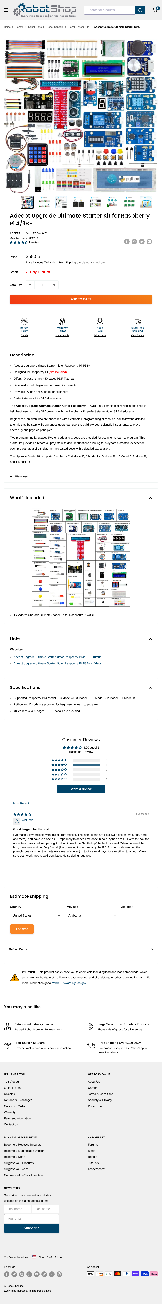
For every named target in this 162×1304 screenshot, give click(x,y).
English (53, 1257)
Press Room (96, 1106)
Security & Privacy (100, 1100)
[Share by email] (149, 241)
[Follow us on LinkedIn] (52, 1274)
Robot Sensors (55, 26)
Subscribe (31, 1228)
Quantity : (17, 284)
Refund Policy (18, 949)
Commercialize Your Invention (23, 1175)
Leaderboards (97, 1169)
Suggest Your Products (19, 1163)
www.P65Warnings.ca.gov (69, 983)
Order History (13, 1087)
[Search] (140, 10)
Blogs (91, 1150)
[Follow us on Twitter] (14, 1274)
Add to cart (81, 299)
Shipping (9, 1093)
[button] (19, 242)
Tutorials (93, 1163)
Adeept (15, 233)
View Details (62, 335)
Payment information (17, 1118)
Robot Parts (35, 26)
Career (92, 1087)
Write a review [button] (81, 788)
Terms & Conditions (100, 1093)
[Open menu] (6, 10)
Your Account (12, 1081)
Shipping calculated (77, 262)
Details (24, 335)
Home (7, 26)
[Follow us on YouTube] (37, 1274)
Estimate (22, 929)
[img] (22, 814)
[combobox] (109, 10)
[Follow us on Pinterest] (29, 1274)
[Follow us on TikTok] (44, 1274)
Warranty (10, 1112)
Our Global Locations (16, 1257)
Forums (93, 1144)
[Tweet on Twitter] (142, 241)
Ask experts (100, 335)
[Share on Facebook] (127, 241)
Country (15, 906)
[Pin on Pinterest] (134, 241)
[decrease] (30, 285)
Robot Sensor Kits (78, 26)
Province (72, 906)
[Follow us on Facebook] (6, 1274)
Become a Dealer (15, 1156)
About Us (94, 1081)
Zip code (127, 906)
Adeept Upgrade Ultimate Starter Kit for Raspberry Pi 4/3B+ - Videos (58, 663)
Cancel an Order (14, 1106)
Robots (19, 26)
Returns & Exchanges (18, 1100)
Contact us (11, 1124)
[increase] (54, 285)
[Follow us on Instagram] (21, 1274)
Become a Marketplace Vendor (24, 1150)
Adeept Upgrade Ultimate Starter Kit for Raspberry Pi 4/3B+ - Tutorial (58, 657)
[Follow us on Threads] (59, 1274)
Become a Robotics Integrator (23, 1144)
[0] (154, 10)
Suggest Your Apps (16, 1169)
